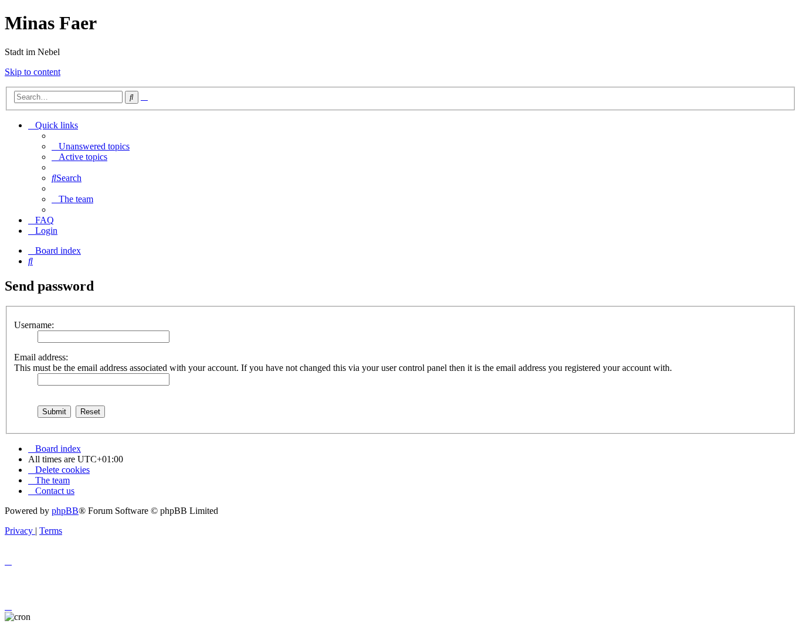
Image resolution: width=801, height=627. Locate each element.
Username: (34, 325)
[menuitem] (91, 146)
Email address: (41, 357)
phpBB (65, 511)
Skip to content (32, 72)
